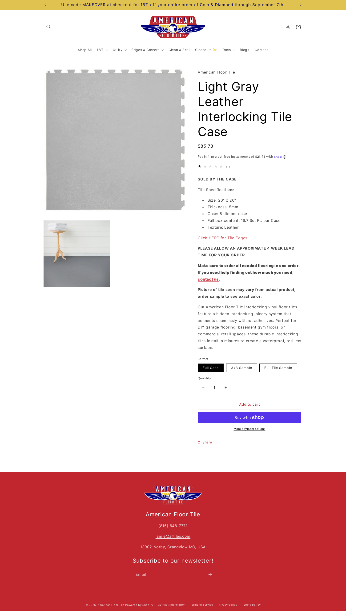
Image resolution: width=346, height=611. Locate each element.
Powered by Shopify (139, 605)
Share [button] (207, 442)
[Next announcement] (301, 4)
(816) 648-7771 (172, 525)
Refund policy (251, 604)
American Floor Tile (111, 605)
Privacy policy (227, 604)
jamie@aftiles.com (173, 536)
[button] (49, 27)
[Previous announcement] (45, 4)
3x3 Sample (241, 368)
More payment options (250, 429)
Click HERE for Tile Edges (222, 237)
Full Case (211, 368)
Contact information (171, 604)
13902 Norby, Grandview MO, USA (173, 546)
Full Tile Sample (278, 368)
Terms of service (201, 604)
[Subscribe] (210, 574)
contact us (208, 279)
